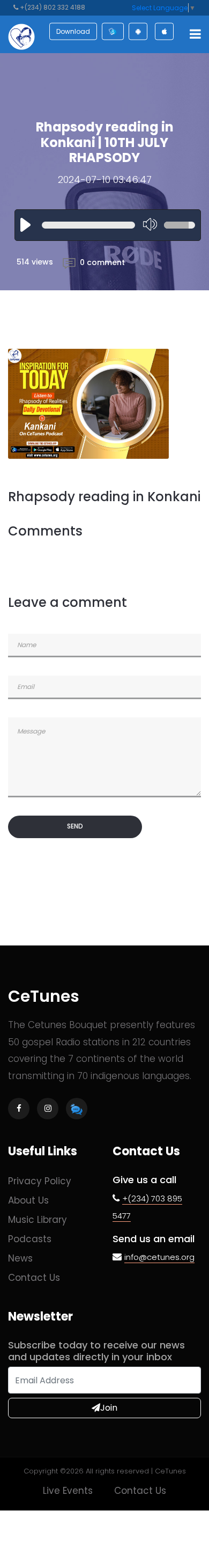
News (20, 1258)
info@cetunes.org (159, 1257)
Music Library (37, 1219)
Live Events (68, 1490)
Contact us (34, 1277)
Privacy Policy (39, 1181)
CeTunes (43, 996)
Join (108, 1408)
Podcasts (29, 1239)
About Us (28, 1200)
